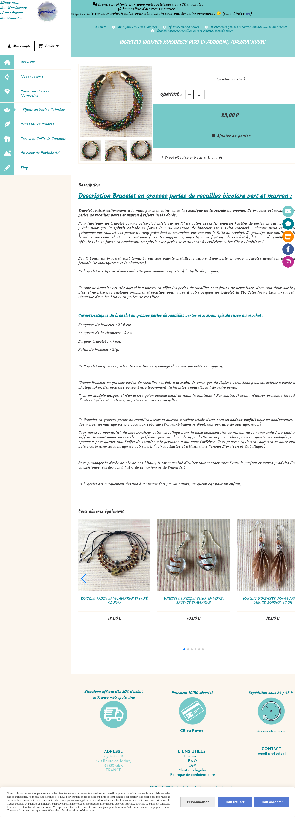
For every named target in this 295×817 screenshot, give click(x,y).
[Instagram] (288, 262)
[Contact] (288, 211)
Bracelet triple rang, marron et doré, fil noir (114, 600)
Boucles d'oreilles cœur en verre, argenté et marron (193, 600)
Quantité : (171, 94)
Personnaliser (198, 802)
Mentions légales (192, 770)
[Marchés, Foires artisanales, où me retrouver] (288, 236)
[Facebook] (288, 249)
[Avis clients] (288, 224)
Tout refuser (234, 802)
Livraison (192, 756)
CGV (192, 766)
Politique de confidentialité (192, 775)
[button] (145, 150)
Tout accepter (272, 802)
